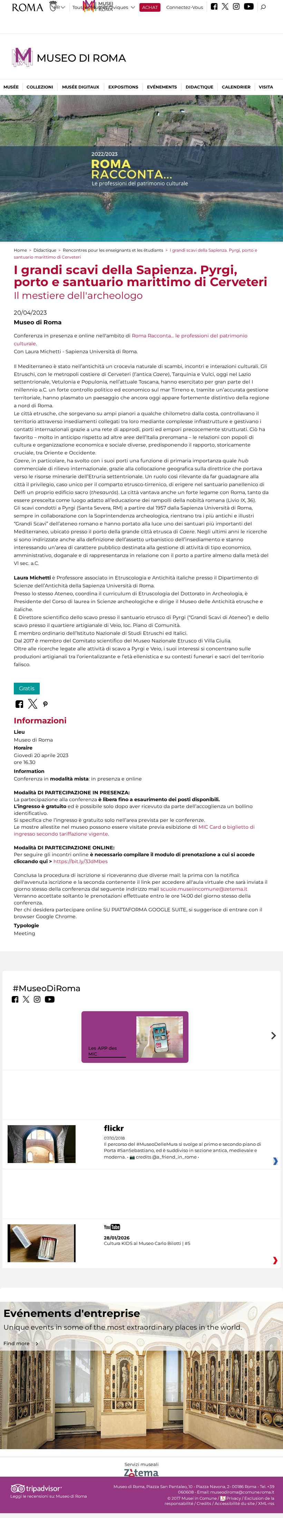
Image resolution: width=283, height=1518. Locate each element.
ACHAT (150, 7)
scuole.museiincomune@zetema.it (203, 889)
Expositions (123, 87)
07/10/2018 (182, 1148)
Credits (204, 1503)
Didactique (199, 87)
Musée (11, 87)
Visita (266, 87)
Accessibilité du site (235, 1503)
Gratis (27, 688)
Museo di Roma (81, 58)
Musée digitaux (80, 87)
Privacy (233, 1498)
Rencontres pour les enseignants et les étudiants (113, 250)
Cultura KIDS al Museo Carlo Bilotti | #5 (147, 1243)
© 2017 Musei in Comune (192, 1498)
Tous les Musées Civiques (100, 7)
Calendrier (236, 87)
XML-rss (266, 1503)
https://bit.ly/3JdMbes (80, 861)
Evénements (162, 87)
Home (20, 250)
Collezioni (40, 87)
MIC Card (209, 827)
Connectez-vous (184, 7)
